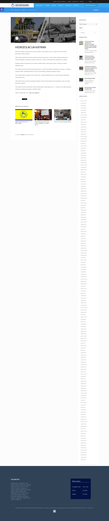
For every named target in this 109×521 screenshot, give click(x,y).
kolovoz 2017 (84, 345)
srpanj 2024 (83, 148)
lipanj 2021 (83, 236)
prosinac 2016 (84, 364)
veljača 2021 (83, 245)
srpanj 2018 (83, 319)
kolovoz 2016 (84, 374)
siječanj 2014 (83, 447)
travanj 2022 (83, 212)
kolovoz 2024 (84, 146)
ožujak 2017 (83, 357)
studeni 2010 (83, 452)
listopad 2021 (84, 226)
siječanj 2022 (83, 219)
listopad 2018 (84, 312)
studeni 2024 (83, 138)
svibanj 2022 (83, 210)
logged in (23, 134)
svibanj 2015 (83, 409)
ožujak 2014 (83, 443)
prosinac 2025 (84, 115)
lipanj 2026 (83, 105)
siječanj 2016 (83, 390)
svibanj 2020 (83, 267)
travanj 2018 (83, 326)
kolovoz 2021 (84, 231)
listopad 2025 (84, 117)
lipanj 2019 (83, 293)
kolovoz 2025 (84, 122)
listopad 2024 (84, 141)
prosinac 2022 (84, 193)
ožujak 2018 (83, 329)
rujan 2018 (83, 314)
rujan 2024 (83, 143)
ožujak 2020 (83, 271)
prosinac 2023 (84, 165)
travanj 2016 (83, 383)
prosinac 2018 (84, 307)
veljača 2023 (83, 188)
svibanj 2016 (83, 381)
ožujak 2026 (83, 112)
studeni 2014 (83, 424)
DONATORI (24, 10)
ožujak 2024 (83, 157)
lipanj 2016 (83, 378)
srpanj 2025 (83, 124)
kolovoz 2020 (84, 260)
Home (12, 10)
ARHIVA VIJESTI (75, 1)
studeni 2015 (83, 395)
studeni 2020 (83, 253)
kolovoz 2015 (84, 402)
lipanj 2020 (83, 264)
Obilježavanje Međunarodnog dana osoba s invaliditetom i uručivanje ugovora (42, 123)
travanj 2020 (83, 269)
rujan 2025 (83, 119)
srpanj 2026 (83, 103)
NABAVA (69, 1)
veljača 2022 (83, 217)
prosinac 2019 (84, 279)
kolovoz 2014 (84, 431)
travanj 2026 (83, 110)
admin (21, 37)
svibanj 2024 (83, 153)
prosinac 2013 (84, 450)
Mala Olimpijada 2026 (90, 78)
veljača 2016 (83, 388)
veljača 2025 (83, 134)
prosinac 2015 (84, 393)
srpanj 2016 (83, 376)
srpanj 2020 (83, 262)
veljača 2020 (83, 274)
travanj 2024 (83, 155)
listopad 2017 (84, 340)
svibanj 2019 (83, 295)
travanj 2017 (83, 355)
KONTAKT (82, 1)
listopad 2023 (84, 169)
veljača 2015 (83, 416)
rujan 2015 (83, 400)
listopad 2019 (84, 283)
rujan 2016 (83, 371)
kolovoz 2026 (84, 100)
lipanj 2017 (83, 350)
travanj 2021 (83, 241)
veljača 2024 (83, 160)
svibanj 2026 (83, 108)
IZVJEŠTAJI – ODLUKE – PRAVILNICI (59, 1)
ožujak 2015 (83, 414)
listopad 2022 (84, 198)
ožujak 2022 (83, 214)
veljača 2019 (83, 302)
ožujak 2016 (83, 386)
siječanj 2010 (83, 457)
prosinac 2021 (84, 222)
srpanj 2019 (83, 291)
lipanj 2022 (83, 207)
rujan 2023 (83, 172)
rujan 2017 (83, 343)
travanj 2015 (83, 412)
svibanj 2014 (83, 438)
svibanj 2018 (83, 324)
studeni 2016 (83, 367)
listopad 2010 (84, 454)
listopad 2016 (84, 369)
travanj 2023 (83, 184)
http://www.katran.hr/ (34, 92)
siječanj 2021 (83, 248)
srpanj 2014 (83, 433)
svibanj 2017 (83, 352)
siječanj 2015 (83, 419)
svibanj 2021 (83, 238)
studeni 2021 (83, 224)
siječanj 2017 (83, 362)
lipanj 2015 (83, 407)
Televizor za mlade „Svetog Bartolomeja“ (62, 121)
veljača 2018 (83, 331)
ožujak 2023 (83, 186)
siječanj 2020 (83, 276)
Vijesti (43, 38)
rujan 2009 (83, 459)
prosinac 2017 (84, 336)
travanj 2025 (83, 129)
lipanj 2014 (83, 436)
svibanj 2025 (83, 127)
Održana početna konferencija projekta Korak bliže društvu (90, 57)
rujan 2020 (83, 257)
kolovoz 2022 (84, 203)
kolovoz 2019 (84, 288)
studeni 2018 (83, 310)
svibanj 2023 (83, 181)
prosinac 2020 (84, 250)
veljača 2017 (83, 359)
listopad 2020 (84, 255)
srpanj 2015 (83, 405)
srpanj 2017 (83, 348)
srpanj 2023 (83, 176)
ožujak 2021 (83, 243)
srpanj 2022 (83, 205)
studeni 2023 (83, 167)
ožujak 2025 (83, 131)
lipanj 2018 (83, 321)
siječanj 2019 (83, 305)
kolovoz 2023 (84, 174)
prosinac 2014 (84, 421)
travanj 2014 (83, 440)
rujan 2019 (83, 286)
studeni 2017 (83, 338)
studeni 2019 (83, 281)
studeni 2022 (83, 195)
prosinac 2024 (84, 136)
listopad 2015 (84, 397)
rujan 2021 (83, 229)
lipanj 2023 (83, 179)
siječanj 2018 (83, 333)
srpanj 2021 (83, 234)
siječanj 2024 (83, 162)
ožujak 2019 (83, 300)
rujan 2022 (83, 200)
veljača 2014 (83, 445)
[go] (95, 32)
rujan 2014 (83, 428)
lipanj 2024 (83, 150)
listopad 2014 (84, 426)
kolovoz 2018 (84, 317)
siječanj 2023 (83, 191)
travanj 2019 (83, 298)
